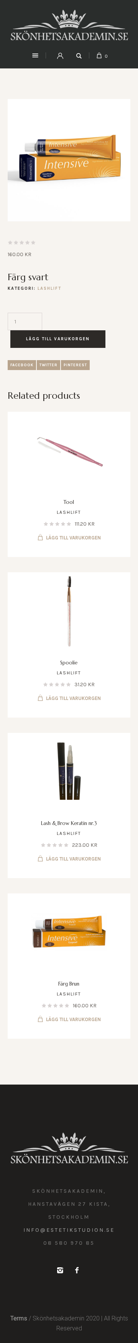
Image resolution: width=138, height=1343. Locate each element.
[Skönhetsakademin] (69, 25)
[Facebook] (76, 1270)
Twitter (48, 365)
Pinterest (75, 365)
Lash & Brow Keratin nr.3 (69, 823)
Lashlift (49, 288)
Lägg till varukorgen (58, 338)
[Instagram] (60, 1270)
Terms (18, 1318)
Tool (69, 502)
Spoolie (68, 662)
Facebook (21, 365)
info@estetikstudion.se (69, 1230)
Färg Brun (68, 984)
